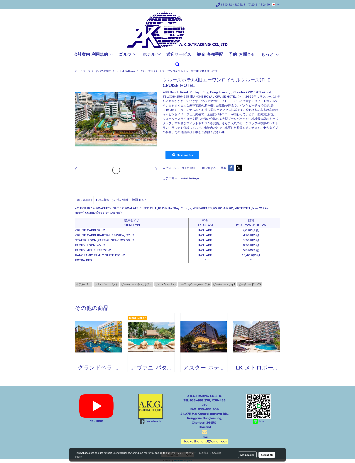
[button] (177, 64)
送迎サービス (178, 54)
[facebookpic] (150, 406)
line (261, 421)
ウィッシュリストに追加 (180, 168)
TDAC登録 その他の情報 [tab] (112, 200)
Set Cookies (247, 454)
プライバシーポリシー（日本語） (189, 452)
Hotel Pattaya (189, 178)
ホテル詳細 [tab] (84, 200)
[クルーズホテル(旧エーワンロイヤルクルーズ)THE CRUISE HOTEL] (116, 119)
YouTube (96, 420)
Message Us (184, 155)
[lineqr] (258, 406)
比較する (210, 168)
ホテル (150, 54)
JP (277, 4)
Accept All (267, 454)
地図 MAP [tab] (139, 200)
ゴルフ (126, 54)
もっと (268, 54)
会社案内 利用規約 (92, 54)
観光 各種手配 (210, 54)
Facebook (153, 421)
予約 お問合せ (242, 54)
